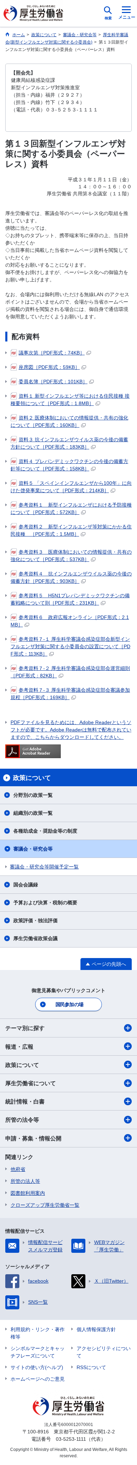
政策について (22, 1065)
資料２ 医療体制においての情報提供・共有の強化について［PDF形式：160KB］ (69, 421)
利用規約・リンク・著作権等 (38, 1333)
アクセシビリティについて (104, 1352)
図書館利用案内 (28, 1193)
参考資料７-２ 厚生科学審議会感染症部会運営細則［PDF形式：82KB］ (70, 671)
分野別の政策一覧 (33, 795)
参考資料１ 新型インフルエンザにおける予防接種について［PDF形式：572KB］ (71, 508)
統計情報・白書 (25, 1102)
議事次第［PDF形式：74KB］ (52, 353)
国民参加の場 (70, 1004)
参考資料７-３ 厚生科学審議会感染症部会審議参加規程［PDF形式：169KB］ (70, 693)
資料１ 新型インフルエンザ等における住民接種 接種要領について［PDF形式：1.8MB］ (70, 399)
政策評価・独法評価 (35, 920)
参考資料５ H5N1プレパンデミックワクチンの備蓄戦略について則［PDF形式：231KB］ (70, 599)
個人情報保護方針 (96, 1329)
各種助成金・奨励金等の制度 (45, 831)
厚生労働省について (30, 1083)
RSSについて (91, 1367)
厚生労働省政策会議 (35, 938)
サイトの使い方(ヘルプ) (37, 1367)
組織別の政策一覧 (33, 813)
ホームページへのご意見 (38, 1379)
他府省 (18, 1169)
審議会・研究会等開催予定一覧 (44, 867)
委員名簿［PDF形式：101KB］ (53, 381)
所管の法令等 (22, 1120)
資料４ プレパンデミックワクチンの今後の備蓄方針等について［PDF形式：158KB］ (69, 464)
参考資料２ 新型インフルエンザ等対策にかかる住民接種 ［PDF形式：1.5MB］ (71, 530)
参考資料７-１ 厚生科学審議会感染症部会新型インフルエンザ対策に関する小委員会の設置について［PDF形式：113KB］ (70, 646)
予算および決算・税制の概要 (45, 902)
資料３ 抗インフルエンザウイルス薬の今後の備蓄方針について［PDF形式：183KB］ (69, 443)
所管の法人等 (25, 1181)
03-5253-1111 (71, 1439)
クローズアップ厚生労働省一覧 (45, 1205)
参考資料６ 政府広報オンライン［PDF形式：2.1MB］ (70, 620)
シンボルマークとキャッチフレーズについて (38, 1352)
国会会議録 (25, 884)
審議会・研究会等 (33, 849)
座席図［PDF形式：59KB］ (49, 367)
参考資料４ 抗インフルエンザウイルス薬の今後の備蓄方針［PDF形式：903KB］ (71, 577)
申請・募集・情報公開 (33, 1138)
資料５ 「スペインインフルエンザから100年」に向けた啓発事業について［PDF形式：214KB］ (71, 486)
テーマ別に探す (25, 1028)
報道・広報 (19, 1047)
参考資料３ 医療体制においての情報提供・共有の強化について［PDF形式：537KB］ (71, 555)
